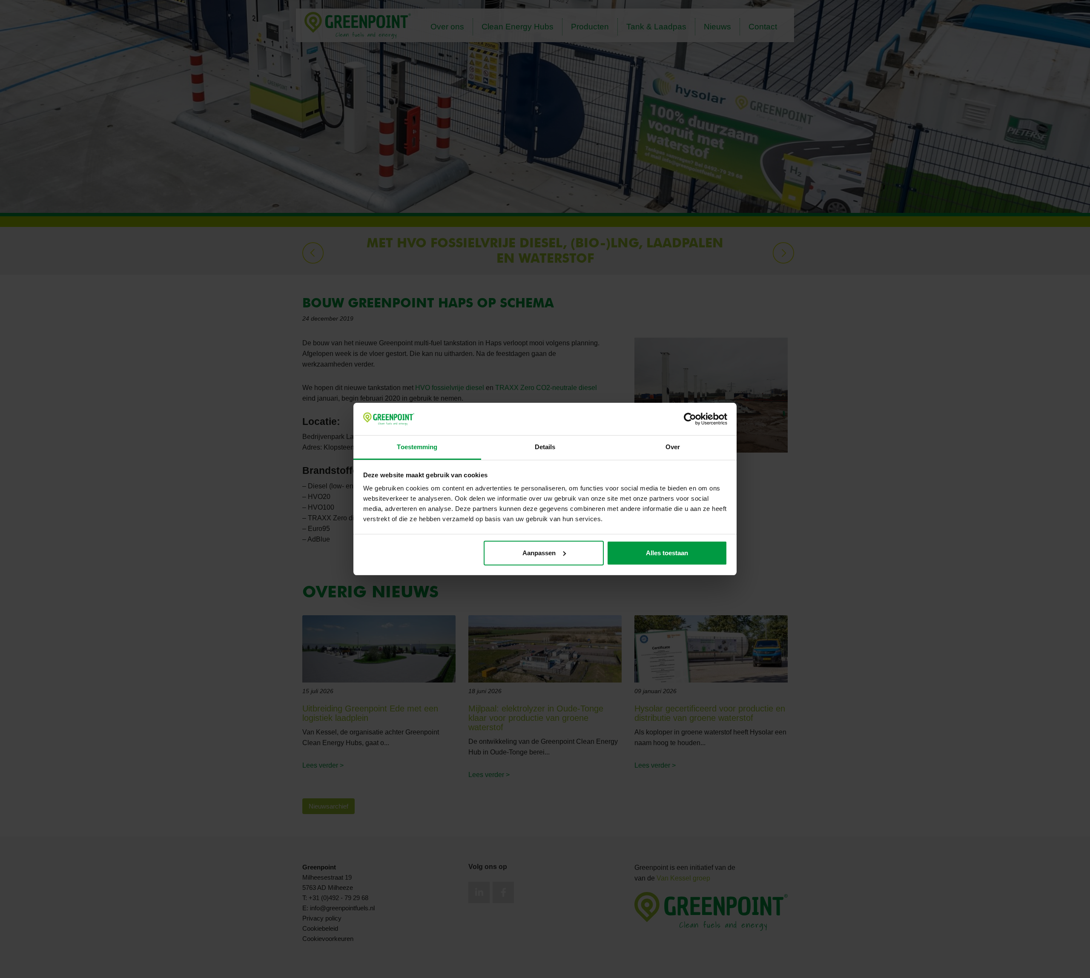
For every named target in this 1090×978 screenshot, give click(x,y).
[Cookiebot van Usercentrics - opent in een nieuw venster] (690, 419)
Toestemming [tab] (417, 446)
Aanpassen (539, 552)
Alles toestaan (667, 552)
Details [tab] (545, 446)
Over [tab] (672, 446)
